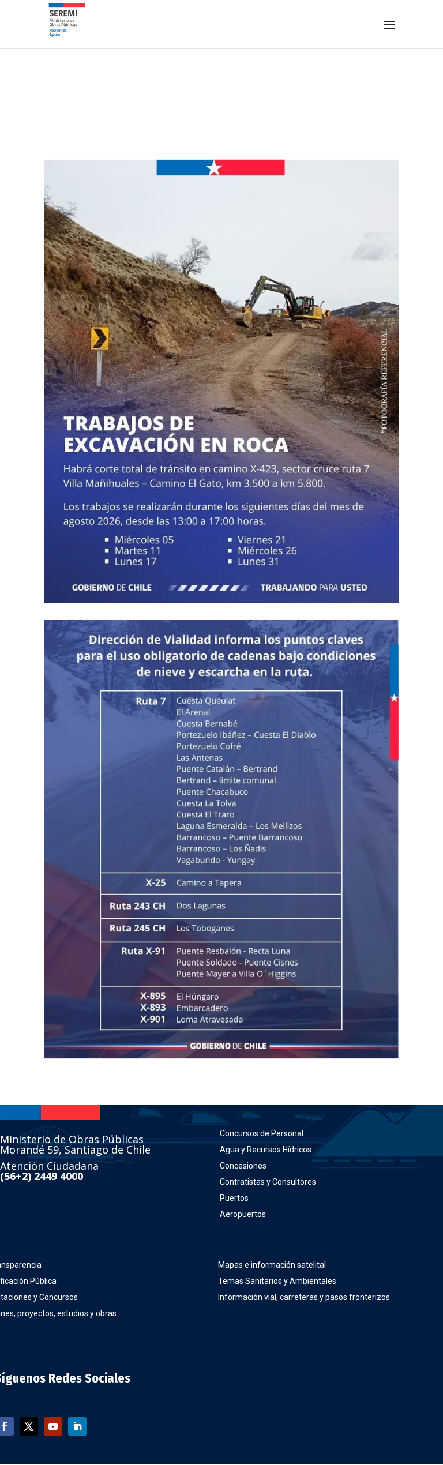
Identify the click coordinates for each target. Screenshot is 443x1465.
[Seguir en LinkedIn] (77, 1426)
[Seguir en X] (29, 1426)
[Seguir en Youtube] (53, 1426)
